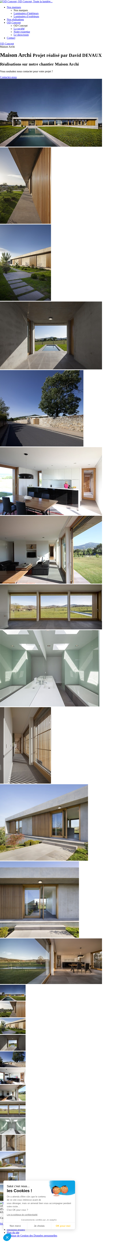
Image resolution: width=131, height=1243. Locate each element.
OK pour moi (63, 1225)
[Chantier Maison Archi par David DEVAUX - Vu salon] (51, 983)
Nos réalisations (15, 19)
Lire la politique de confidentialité (22, 1215)
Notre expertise (22, 31)
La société (19, 28)
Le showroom (21, 34)
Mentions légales (16, 1229)
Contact (11, 37)
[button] (7, 1237)
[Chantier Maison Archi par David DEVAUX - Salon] (51, 582)
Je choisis (39, 1225)
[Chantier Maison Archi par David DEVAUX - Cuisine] (51, 514)
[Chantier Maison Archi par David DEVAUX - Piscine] (51, 145)
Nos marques (14, 7)
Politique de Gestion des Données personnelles (32, 1235)
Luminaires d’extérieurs (26, 16)
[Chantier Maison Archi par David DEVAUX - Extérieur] (25, 222)
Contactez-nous (8, 77)
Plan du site (13, 1232)
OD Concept (14, 22)
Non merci (15, 1225)
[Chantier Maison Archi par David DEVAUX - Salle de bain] (49, 705)
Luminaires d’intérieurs (26, 13)
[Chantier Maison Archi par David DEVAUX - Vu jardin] (51, 628)
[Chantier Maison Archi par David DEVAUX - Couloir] (25, 782)
